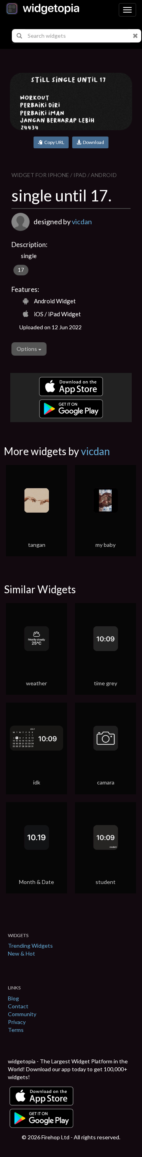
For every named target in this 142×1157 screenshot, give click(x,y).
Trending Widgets (30, 945)
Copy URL (53, 142)
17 (21, 270)
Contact (18, 1006)
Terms (16, 1029)
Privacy (17, 1022)
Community (22, 1014)
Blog (13, 998)
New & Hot (21, 953)
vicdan (82, 221)
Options (27, 348)
